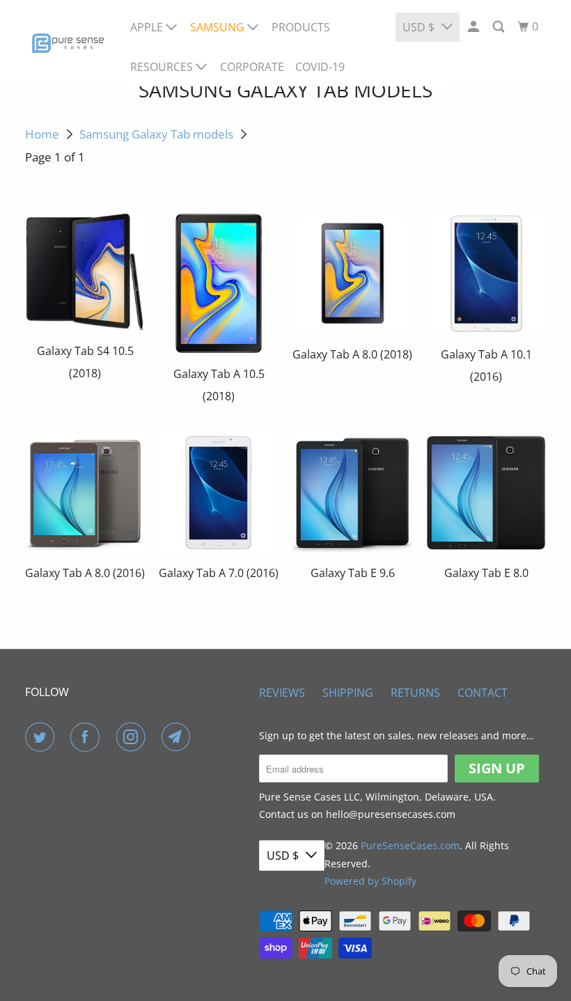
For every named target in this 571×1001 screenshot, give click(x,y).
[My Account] (474, 27)
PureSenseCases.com (410, 845)
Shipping (347, 692)
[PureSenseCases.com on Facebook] (87, 737)
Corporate (252, 66)
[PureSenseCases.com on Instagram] (133, 737)
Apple (148, 27)
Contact (482, 692)
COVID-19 (320, 66)
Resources (163, 66)
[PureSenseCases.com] (68, 43)
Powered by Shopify (370, 881)
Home (42, 134)
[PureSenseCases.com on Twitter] (42, 737)
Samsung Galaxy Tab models (156, 134)
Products (301, 27)
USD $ (418, 27)
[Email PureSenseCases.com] (179, 737)
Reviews (282, 692)
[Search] (499, 27)
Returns (415, 692)
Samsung (218, 27)
